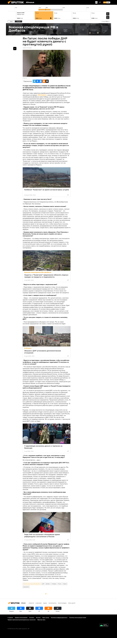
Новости (31, 603)
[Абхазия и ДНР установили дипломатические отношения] (46, 336)
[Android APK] (104, 625)
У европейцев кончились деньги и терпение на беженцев (43, 447)
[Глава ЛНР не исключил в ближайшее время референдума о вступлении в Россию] (46, 522)
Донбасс (48, 583)
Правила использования (21, 617)
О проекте (10, 617)
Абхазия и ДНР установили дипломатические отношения (42, 352)
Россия (59, 583)
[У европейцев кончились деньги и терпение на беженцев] (46, 434)
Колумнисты (52, 603)
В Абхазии (27, 348)
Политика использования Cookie (77, 617)
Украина (65, 583)
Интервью (54, 583)
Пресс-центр (71, 603)
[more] (68, 194)
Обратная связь (41, 619)
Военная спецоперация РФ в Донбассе (37, 272)
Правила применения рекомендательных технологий (21, 619)
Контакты (31, 617)
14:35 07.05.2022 (27, 48)
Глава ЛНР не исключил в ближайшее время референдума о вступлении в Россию (42, 535)
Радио (45, 603)
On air (37, 13)
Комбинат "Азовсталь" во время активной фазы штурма (46, 190)
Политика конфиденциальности (59, 617)
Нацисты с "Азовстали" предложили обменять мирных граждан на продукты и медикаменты (46, 276)
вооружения (26, 586)
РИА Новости (42, 95)
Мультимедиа (62, 603)
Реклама (38, 617)
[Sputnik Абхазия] (16, 4)
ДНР (43, 583)
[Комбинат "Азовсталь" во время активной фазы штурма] (46, 177)
